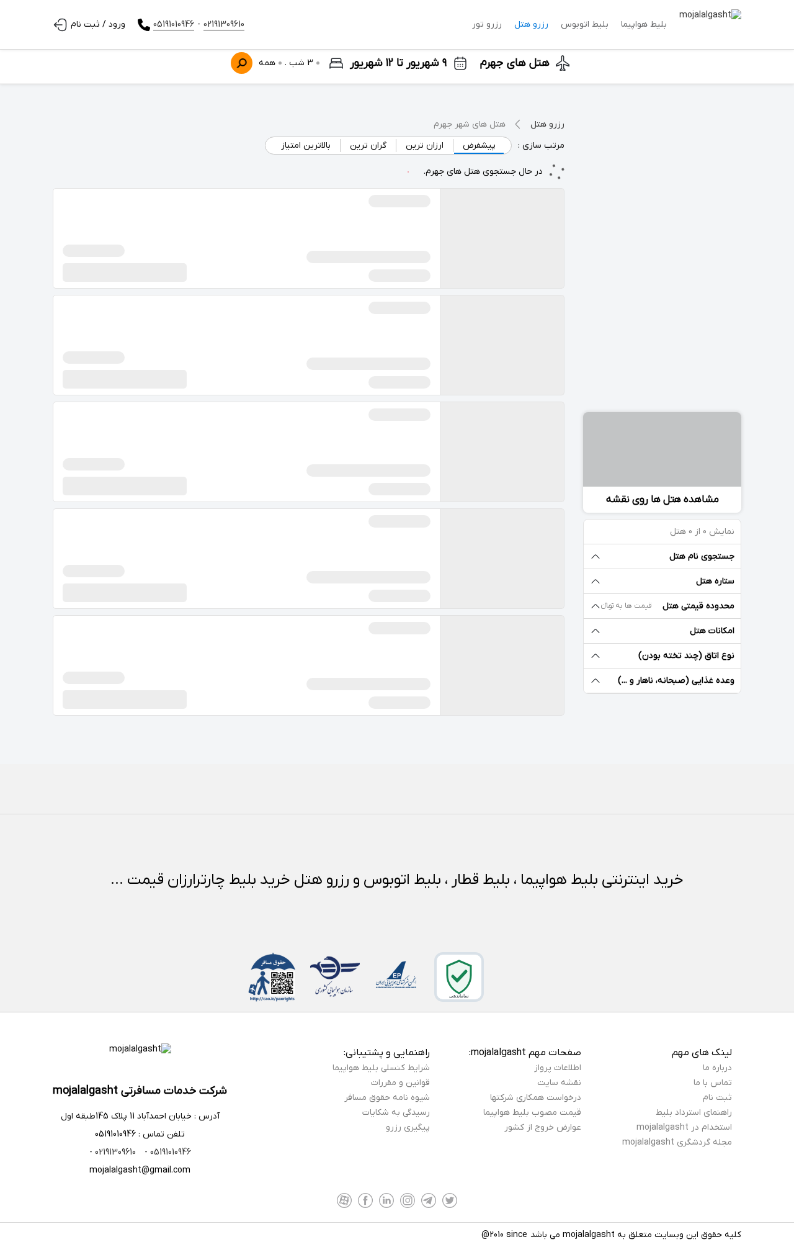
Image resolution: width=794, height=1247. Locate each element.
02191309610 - (112, 1152)
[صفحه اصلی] (710, 24)
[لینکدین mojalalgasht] (386, 1200)
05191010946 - (166, 1152)
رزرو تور (487, 24)
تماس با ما (713, 1083)
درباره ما (717, 1068)
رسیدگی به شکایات (396, 1113)
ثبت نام (717, 1098)
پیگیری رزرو (408, 1127)
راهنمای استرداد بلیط (694, 1113)
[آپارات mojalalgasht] (344, 1200)
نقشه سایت (559, 1083)
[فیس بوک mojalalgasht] (365, 1200)
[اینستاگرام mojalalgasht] (407, 1200)
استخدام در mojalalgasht (684, 1127)
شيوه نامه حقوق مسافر (387, 1098)
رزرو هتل (531, 24)
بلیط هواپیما (644, 24)
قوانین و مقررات (400, 1083)
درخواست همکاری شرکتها (535, 1098)
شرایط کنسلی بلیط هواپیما (381, 1068)
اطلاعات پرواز (557, 1068)
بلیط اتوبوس (585, 24)
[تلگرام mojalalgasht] (428, 1200)
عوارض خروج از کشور (542, 1127)
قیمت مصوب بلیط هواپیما (532, 1113)
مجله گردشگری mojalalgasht (677, 1142)
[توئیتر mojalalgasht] (449, 1200)
